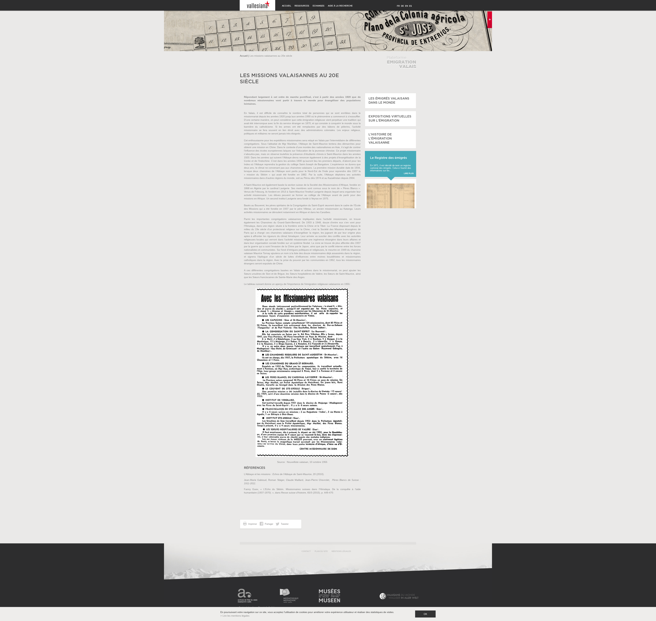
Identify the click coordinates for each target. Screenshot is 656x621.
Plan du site (321, 551)
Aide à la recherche (340, 6)
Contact (306, 551)
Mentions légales (341, 551)
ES (410, 6)
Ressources (302, 6)
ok (425, 614)
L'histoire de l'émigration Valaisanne (380, 138)
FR (398, 6)
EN (406, 6)
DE (402, 6)
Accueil (286, 6)
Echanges (318, 6)
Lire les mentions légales (236, 615)
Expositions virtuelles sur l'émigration (389, 118)
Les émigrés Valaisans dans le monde (388, 100)
